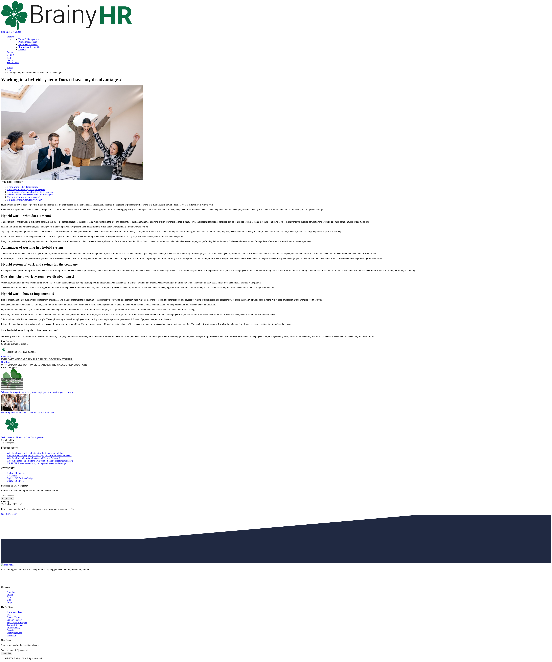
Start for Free (13, 62)
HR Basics (12, 475)
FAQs (9, 614)
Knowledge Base (15, 612)
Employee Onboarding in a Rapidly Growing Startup (37, 359)
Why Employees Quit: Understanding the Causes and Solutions (44, 364)
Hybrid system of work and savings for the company (30, 192)
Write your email (9, 650)
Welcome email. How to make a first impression (23, 437)
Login (9, 602)
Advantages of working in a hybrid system (26, 189)
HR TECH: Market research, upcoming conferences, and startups (36, 463)
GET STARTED (9, 514)
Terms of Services (15, 625)
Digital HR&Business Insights (20, 478)
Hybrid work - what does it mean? (22, 187)
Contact (10, 55)
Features (11, 36)
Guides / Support (14, 617)
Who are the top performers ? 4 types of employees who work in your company (37, 392)
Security (10, 630)
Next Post (5, 362)
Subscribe (6, 653)
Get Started (16, 32)
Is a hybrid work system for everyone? (24, 200)
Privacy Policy (13, 627)
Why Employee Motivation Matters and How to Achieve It (27, 412)
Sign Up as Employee (17, 622)
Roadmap (11, 635)
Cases (9, 597)
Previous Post (7, 356)
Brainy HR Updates (16, 473)
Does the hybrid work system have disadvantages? (30, 194)
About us (11, 592)
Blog (9, 57)
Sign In (4, 32)
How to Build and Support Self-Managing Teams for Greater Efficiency (39, 455)
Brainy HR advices (15, 481)
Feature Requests (14, 633)
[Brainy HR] (66, 29)
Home (10, 67)
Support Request (14, 620)
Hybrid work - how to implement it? (23, 197)
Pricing (10, 52)
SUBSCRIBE (7, 499)
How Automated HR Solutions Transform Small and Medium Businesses (40, 461)
